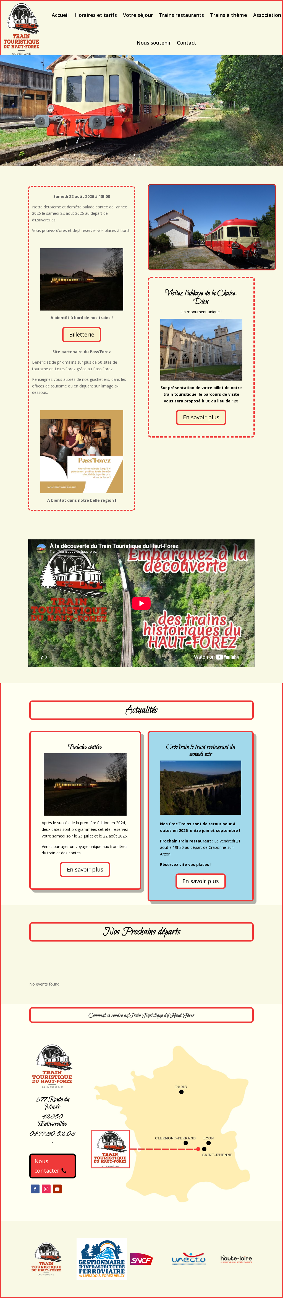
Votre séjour (138, 15)
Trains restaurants (181, 15)
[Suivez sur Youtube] (57, 1189)
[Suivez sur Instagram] (46, 1189)
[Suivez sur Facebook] (35, 1189)
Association (267, 15)
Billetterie (81, 334)
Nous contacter (47, 1165)
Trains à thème (228, 15)
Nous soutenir (154, 42)
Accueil (60, 15)
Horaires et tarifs (96, 15)
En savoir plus (201, 417)
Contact (186, 42)
